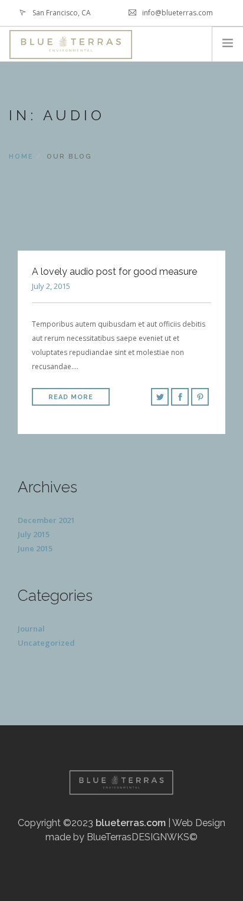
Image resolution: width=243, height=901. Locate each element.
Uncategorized (46, 642)
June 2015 (35, 548)
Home (21, 156)
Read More (70, 397)
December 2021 (46, 520)
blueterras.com (131, 822)
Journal (31, 628)
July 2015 (34, 534)
